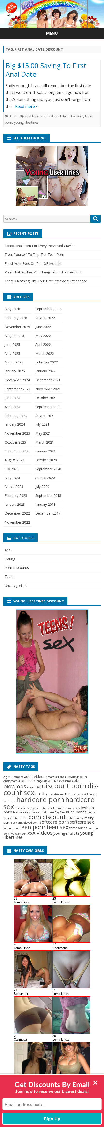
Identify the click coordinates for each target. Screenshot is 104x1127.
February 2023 (16, 495)
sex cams (17, 822)
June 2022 (43, 326)
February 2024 (16, 415)
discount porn (64, 785)
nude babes (76, 811)
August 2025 (14, 335)
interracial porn (51, 808)
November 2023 (17, 433)
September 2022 (48, 309)
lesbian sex (21, 812)
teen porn (32, 827)
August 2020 (45, 477)
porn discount (47, 817)
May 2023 (12, 477)
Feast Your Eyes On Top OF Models (33, 263)
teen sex (57, 827)
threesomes (78, 828)
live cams (37, 812)
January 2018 (45, 504)
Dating (10, 559)
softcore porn (54, 822)
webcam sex (18, 833)
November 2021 (48, 389)
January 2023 (15, 504)
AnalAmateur (11, 781)
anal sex (28, 780)
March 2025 (14, 362)
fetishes (78, 794)
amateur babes (56, 777)
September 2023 (17, 451)
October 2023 (15, 442)
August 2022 (45, 317)
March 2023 (14, 486)
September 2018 (48, 495)
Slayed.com (31, 822)
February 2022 (46, 362)
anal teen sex (35, 116)
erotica (41, 793)
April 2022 (43, 344)
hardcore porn (40, 799)
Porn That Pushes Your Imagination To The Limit (43, 272)
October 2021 (46, 398)
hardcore (9, 801)
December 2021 (47, 380)
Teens (9, 576)
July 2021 (42, 424)
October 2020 (46, 460)
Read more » (26, 106)
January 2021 (45, 451)
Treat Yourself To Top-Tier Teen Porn (34, 254)
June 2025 (12, 344)
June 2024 (12, 398)
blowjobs (14, 786)
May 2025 (12, 353)
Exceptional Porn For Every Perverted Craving (40, 245)
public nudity (75, 818)
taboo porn (10, 828)
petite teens (19, 818)
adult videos (34, 776)
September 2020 (48, 469)
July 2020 (42, 486)
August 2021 (45, 415)
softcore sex (82, 822)
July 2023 (12, 469)
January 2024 (15, 424)
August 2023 (14, 460)
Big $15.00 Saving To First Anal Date (46, 70)
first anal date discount (65, 116)
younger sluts (66, 833)
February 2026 (16, 317)
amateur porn (77, 776)
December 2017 (47, 513)
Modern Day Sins (54, 812)
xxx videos (39, 832)
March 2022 (44, 353)
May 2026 (12, 309)
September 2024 (17, 389)
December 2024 (17, 380)
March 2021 (44, 442)
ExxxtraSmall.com (60, 794)
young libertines (26, 122)
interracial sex (71, 808)
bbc (77, 780)
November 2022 (17, 522)
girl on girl (90, 794)
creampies (34, 787)
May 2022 (43, 335)
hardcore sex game (27, 808)
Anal (12, 116)
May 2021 (43, 433)
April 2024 (12, 406)
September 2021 (48, 406)
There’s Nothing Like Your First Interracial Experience (46, 281)
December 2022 (17, 513)
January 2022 (45, 371)
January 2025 (15, 371)
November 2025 (17, 326)
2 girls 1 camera (13, 777)
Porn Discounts (17, 567)
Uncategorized (16, 585)
